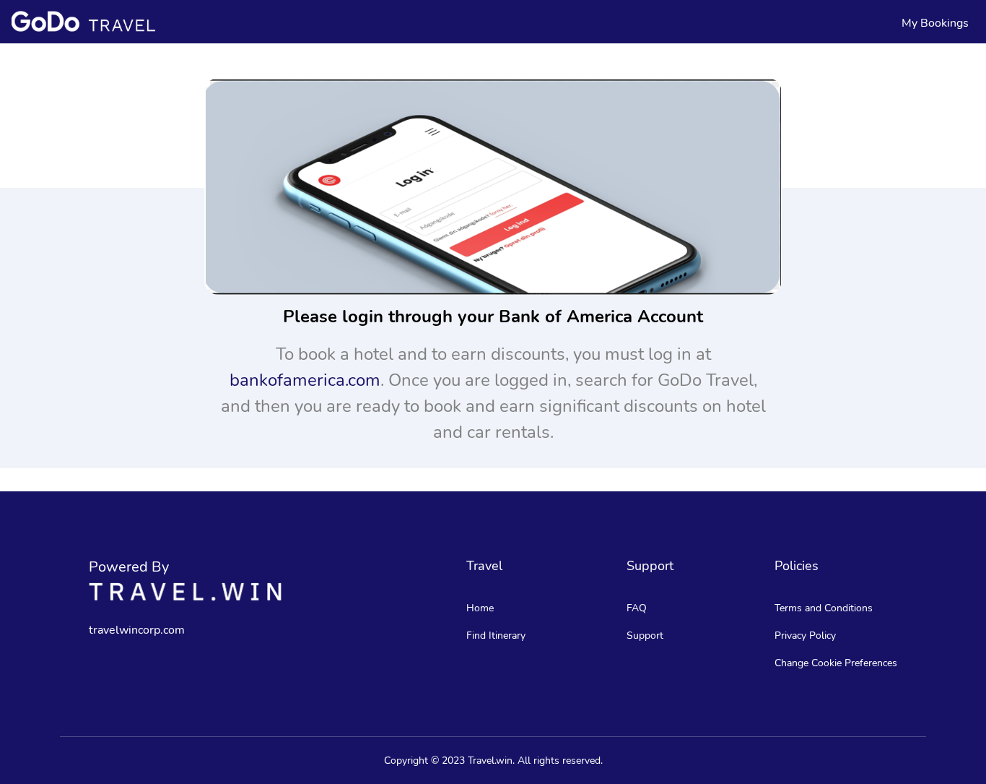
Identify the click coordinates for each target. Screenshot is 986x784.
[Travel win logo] (185, 591)
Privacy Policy (805, 635)
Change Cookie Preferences (836, 663)
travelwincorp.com (137, 630)
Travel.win (490, 760)
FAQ (637, 608)
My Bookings (935, 23)
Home (480, 608)
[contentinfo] (83, 21)
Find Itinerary (495, 635)
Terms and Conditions (824, 608)
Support (645, 635)
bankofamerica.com (305, 380)
